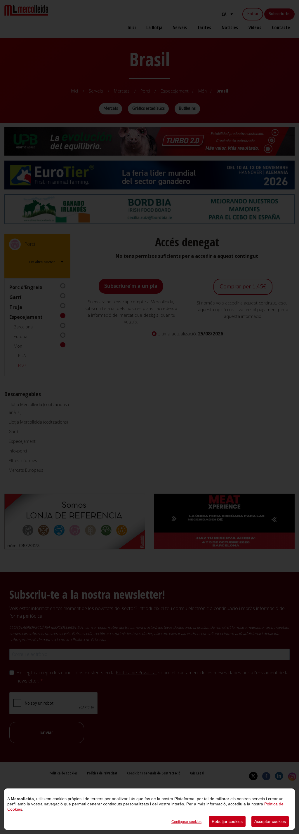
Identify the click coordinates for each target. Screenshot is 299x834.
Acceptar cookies (270, 821)
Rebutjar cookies (227, 821)
